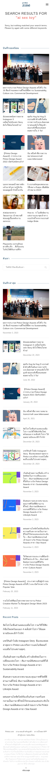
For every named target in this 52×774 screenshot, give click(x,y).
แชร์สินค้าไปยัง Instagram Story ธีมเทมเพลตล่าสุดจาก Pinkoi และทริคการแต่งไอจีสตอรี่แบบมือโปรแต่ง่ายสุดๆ (35, 455)
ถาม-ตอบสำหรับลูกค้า (24, 732)
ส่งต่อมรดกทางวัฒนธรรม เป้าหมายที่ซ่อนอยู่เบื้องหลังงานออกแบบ (12, 217)
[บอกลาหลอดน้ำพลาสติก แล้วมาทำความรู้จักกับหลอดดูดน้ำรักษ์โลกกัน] (14, 173)
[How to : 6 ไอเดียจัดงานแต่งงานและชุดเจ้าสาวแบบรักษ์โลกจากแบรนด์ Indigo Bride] (38, 202)
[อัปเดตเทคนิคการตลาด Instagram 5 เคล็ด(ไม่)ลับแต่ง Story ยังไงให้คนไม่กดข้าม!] (14, 106)
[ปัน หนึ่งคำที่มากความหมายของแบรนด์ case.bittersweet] (38, 142)
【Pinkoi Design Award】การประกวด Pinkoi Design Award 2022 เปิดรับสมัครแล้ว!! (13, 157)
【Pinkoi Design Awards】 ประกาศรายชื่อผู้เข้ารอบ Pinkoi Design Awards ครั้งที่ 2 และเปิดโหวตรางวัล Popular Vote (26, 584)
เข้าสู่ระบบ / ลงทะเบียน (26, 735)
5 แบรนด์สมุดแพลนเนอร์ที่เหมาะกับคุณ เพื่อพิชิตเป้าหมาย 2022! (38, 187)
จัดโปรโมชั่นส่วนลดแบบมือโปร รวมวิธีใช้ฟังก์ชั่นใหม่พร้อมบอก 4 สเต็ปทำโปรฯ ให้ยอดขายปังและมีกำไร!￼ (36, 433)
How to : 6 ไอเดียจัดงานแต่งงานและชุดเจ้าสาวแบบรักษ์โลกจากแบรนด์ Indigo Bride (38, 217)
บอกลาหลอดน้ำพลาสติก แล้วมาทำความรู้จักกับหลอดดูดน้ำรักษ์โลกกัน (13, 187)
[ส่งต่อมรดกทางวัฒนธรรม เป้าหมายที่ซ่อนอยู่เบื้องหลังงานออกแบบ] (14, 202)
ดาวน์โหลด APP (40, 732)
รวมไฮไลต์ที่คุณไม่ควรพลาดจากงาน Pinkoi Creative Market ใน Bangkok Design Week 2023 (25, 602)
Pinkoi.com (9, 732)
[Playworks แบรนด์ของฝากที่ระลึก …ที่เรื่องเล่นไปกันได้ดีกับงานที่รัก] (14, 233)
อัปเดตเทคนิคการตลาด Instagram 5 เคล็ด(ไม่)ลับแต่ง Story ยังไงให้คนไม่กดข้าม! (13, 120)
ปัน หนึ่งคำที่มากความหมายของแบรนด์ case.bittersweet (37, 156)
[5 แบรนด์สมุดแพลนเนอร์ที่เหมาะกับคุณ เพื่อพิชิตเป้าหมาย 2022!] (38, 173)
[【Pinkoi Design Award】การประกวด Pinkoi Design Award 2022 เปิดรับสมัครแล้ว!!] (14, 142)
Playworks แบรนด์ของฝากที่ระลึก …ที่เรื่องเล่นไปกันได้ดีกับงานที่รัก (13, 247)
